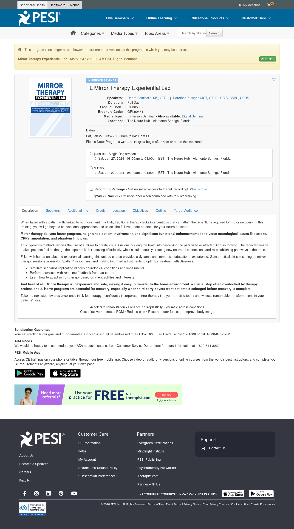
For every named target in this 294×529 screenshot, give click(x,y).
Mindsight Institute (150, 451)
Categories (91, 33)
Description (30, 210)
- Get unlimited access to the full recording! (151, 189)
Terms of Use (156, 504)
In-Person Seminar (102, 80)
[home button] (73, 33)
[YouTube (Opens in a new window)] (74, 493)
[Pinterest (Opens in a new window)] (61, 493)
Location (119, 210)
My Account (87, 459)
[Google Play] (261, 493)
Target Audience (186, 210)
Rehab (74, 5)
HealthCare (57, 5)
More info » (268, 59)
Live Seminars (117, 17)
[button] (274, 80)
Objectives (140, 210)
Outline (161, 210)
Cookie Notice (240, 504)
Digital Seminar (193, 116)
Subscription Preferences (97, 476)
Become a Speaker (33, 463)
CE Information (89, 442)
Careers (25, 472)
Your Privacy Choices (216, 504)
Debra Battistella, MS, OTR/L (148, 97)
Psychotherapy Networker (156, 467)
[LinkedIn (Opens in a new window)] (48, 493)
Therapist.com (147, 476)
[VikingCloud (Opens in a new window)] (32, 509)
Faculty (24, 480)
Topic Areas (155, 33)
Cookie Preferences (263, 504)
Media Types (122, 33)
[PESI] (42, 439)
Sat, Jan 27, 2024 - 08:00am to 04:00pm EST (119, 136)
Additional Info (78, 210)
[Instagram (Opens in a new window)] (36, 493)
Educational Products (206, 17)
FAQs (82, 451)
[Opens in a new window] (147, 394)
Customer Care (254, 17)
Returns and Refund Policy (97, 467)
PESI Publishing (149, 459)
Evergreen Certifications (155, 442)
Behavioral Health (32, 5)
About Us (26, 455)
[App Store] (233, 493)
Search (214, 33)
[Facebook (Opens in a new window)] (25, 493)
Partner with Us (148, 484)
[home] (39, 18)
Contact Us (217, 448)
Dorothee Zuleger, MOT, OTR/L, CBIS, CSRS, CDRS (211, 97)
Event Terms (173, 504)
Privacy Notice (192, 504)
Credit (100, 210)
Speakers (53, 210)
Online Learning (159, 17)
